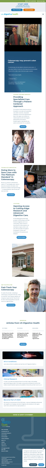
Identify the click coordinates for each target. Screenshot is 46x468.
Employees (3, 444)
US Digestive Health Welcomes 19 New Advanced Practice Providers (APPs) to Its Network (7, 336)
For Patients (4, 435)
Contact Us (3, 445)
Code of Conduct (5, 460)
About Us (23, 126)
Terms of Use (4, 458)
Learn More (11, 194)
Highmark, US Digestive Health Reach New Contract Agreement (37, 336)
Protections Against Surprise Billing (8, 457)
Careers (3, 442)
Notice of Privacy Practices (7, 459)
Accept (41, 464)
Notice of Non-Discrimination (7, 461)
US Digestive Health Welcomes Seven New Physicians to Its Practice (23, 335)
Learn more (33, 464)
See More (23, 344)
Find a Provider (17, 9)
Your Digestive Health (6, 433)
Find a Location (21, 237)
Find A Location (29, 9)
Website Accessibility (6, 463)
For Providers (4, 436)
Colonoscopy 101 (5, 431)
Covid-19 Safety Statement (23, 414)
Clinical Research (5, 438)
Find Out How (11, 305)
